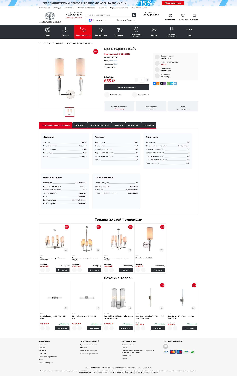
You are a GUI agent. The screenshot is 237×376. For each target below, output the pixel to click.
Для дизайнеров (139, 8)
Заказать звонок (74, 17)
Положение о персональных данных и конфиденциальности (138, 352)
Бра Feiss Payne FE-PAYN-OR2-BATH (53, 317)
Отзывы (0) (149, 125)
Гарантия (118, 125)
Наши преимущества (48, 357)
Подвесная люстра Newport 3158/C (116, 259)
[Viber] (164, 83)
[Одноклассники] (157, 83)
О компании (44, 8)
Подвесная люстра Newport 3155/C (84, 259)
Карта (124, 359)
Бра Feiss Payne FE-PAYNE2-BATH (84, 317)
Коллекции (126, 356)
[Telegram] (175, 83)
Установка (133, 125)
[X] (161, 83)
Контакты (69, 8)
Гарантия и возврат (119, 8)
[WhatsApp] (168, 83)
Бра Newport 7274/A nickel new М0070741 (181, 317)
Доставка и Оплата (86, 8)
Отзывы (42, 348)
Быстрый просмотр (66, 250)
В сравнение (143, 95)
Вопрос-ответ (128, 345)
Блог (41, 360)
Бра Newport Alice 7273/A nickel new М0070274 (150, 317)
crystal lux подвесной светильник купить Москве (122, 368)
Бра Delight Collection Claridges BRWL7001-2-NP (118, 317)
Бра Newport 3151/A (144, 258)
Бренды (57, 8)
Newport (113, 61)
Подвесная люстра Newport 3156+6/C (52, 259)
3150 (115, 64)
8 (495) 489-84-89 (74, 13)
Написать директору (89, 354)
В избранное (115, 95)
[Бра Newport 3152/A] (69, 77)
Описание (80, 125)
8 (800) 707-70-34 (74, 15)
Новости (42, 354)
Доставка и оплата (99, 125)
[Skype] (171, 83)
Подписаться (173, 3)
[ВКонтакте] (154, 83)
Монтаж (102, 8)
